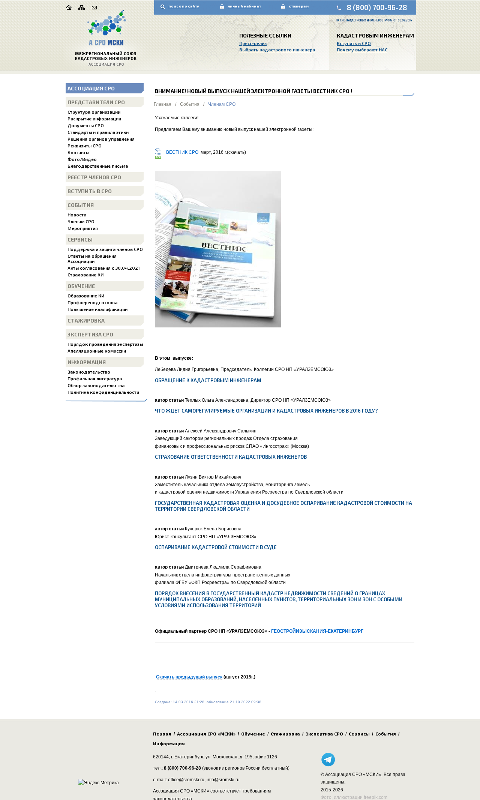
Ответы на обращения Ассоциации (92, 258)
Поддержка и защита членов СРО (105, 249)
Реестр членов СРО (94, 177)
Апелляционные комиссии (97, 350)
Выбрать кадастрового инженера (277, 49)
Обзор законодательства (96, 385)
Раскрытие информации (94, 118)
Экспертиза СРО (90, 334)
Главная (162, 104)
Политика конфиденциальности (103, 392)
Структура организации (94, 111)
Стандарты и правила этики (98, 132)
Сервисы (80, 239)
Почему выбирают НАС (362, 49)
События (81, 205)
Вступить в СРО (354, 43)
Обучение (81, 286)
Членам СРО (81, 221)
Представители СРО (96, 102)
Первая (162, 733)
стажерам (299, 6)
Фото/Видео (82, 159)
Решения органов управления (101, 138)
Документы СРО (86, 125)
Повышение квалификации (98, 309)
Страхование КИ (86, 274)
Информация (87, 362)
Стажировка (86, 320)
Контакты (78, 152)
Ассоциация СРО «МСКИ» (206, 733)
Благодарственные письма (98, 165)
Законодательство (89, 371)
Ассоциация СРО (91, 88)
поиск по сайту (183, 6)
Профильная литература (95, 378)
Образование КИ (86, 295)
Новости (77, 214)
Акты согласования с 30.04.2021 (104, 267)
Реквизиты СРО (85, 145)
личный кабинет (244, 6)
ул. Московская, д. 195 (229, 756)
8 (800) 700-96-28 (377, 7)
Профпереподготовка (92, 302)
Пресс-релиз (253, 43)
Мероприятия (83, 228)
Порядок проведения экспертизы (105, 344)
